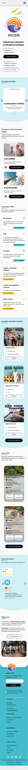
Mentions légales (18, 762)
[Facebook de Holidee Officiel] (12, 757)
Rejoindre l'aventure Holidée (14, 717)
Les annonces (10, 719)
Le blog (9, 747)
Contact (9, 752)
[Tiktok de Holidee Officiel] (19, 756)
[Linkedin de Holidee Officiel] (16, 756)
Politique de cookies (10, 762)
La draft (8, 722)
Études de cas (10, 736)
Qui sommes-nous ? (12, 745)
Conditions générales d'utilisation (8, 760)
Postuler (14, 358)
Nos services (10, 733)
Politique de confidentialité (21, 760)
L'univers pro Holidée (12, 731)
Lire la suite (12, 598)
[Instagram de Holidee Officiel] (8, 756)
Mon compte (10, 750)
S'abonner (13, 685)
